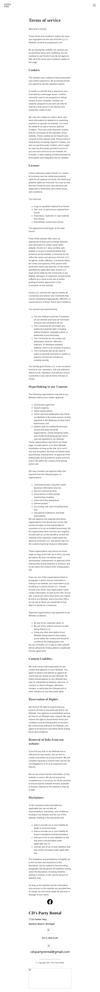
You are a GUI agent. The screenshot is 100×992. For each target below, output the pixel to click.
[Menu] (94, 5)
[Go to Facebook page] (50, 902)
